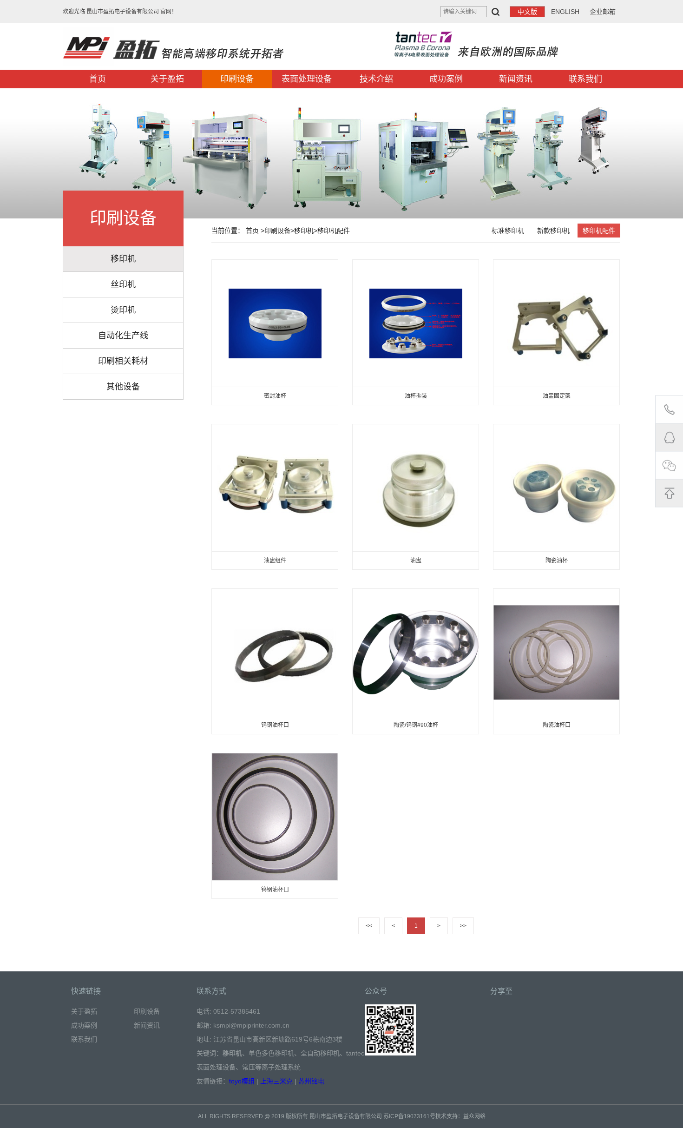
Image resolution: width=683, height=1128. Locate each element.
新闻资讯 (515, 79)
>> (463, 926)
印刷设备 (237, 79)
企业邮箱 (603, 11)
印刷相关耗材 (123, 361)
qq (669, 437)
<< (369, 926)
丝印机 (123, 284)
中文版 (527, 11)
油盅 (415, 560)
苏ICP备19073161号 (409, 1116)
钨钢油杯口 (275, 725)
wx (669, 465)
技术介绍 (376, 79)
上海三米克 (276, 1081)
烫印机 (123, 310)
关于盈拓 (167, 79)
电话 (669, 409)
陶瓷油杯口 (557, 725)
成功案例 (446, 79)
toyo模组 (242, 1081)
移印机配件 (333, 230)
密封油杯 (275, 396)
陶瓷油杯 (556, 560)
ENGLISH (565, 11)
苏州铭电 (311, 1081)
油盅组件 (275, 560)
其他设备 (123, 386)
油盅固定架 (557, 396)
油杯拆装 (416, 396)
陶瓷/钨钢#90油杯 (416, 725)
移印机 (123, 259)
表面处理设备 (307, 79)
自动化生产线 (123, 335)
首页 (97, 79)
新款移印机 (553, 230)
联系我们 (585, 79)
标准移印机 (508, 230)
